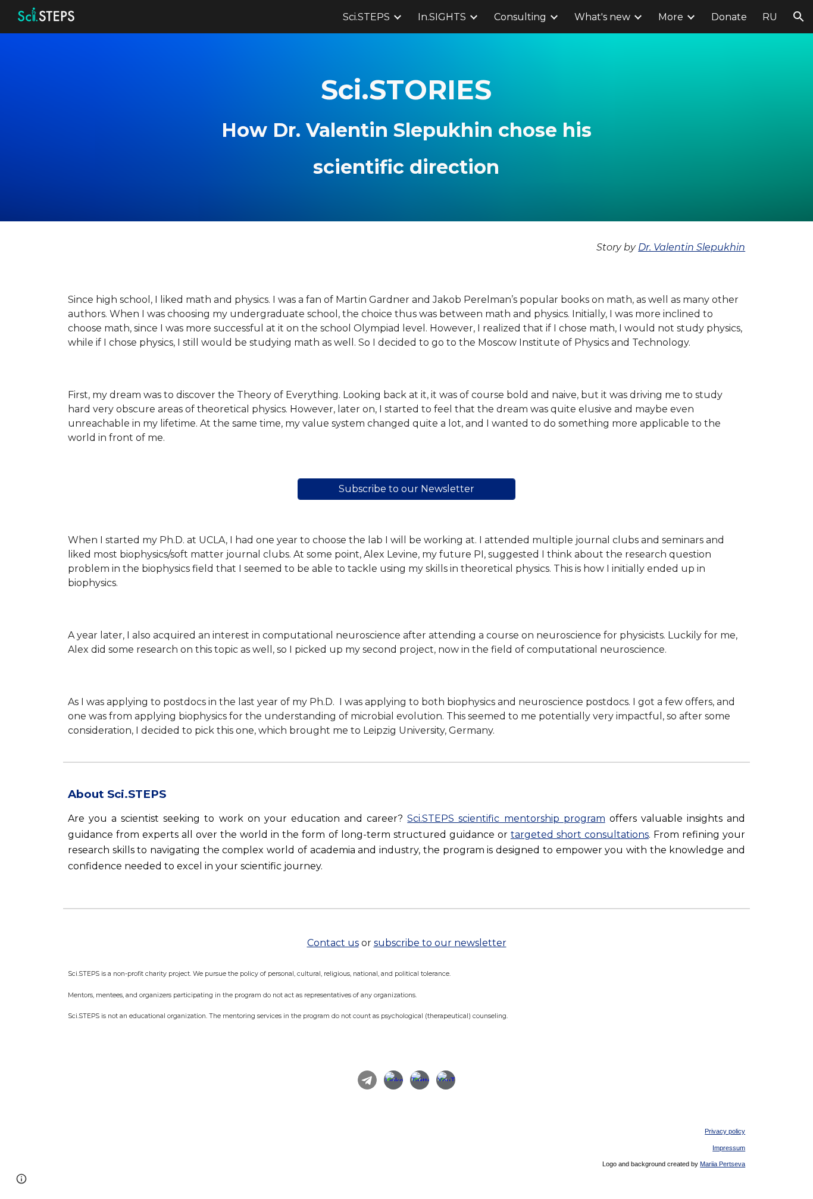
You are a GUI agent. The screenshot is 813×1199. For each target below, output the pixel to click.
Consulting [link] (520, 17)
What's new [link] (602, 17)
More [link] (670, 17)
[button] (798, 16)
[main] (406, 127)
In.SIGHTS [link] (442, 17)
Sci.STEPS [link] (366, 17)
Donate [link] (729, 17)
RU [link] (769, 17)
